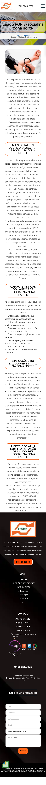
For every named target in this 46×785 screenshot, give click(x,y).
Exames (24, 591)
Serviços (24, 594)
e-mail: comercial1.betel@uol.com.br (24, 634)
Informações (26, 35)
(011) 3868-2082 (24, 630)
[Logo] (23, 529)
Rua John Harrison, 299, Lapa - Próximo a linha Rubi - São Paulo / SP (24, 678)
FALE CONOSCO (23, 562)
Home (17, 35)
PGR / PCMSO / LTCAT (24, 583)
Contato (24, 598)
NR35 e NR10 (24, 587)
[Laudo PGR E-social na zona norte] (23, 61)
